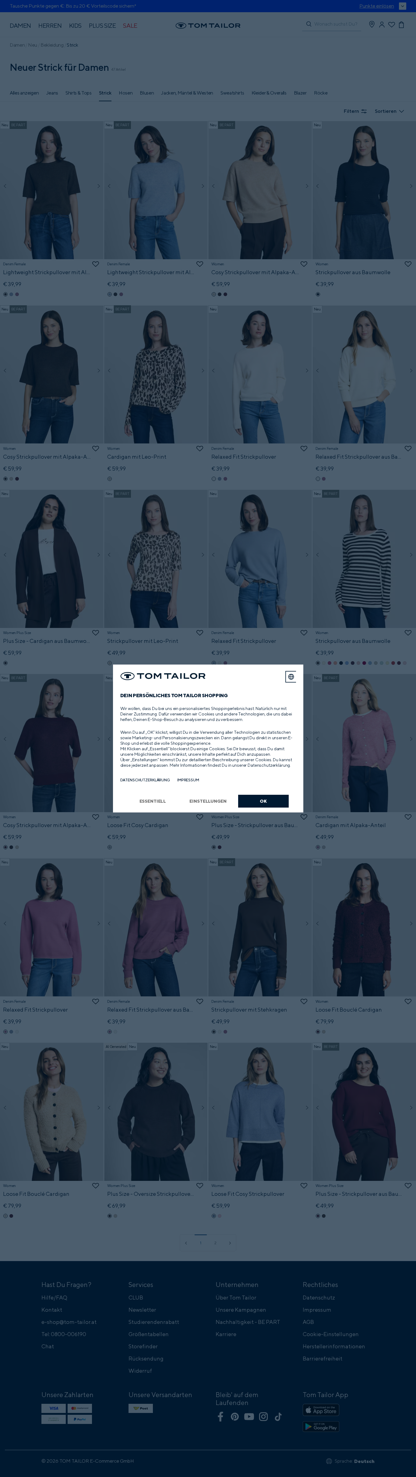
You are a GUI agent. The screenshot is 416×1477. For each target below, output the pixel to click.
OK (263, 801)
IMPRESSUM (188, 780)
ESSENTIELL (152, 801)
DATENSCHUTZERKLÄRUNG (145, 780)
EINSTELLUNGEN (207, 801)
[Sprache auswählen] (291, 677)
